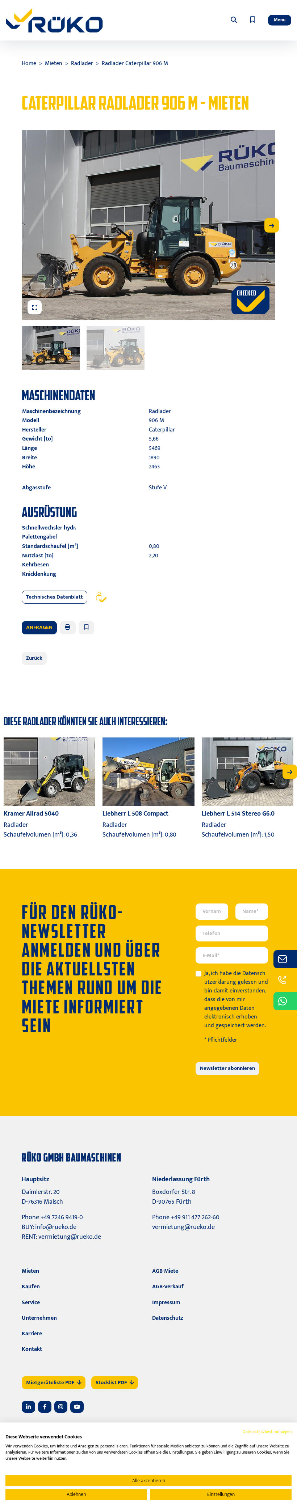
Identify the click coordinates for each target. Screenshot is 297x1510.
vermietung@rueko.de (69, 1237)
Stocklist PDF (111, 1382)
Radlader (82, 63)
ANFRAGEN (39, 627)
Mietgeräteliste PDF (50, 1382)
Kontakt (32, 1349)
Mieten (53, 63)
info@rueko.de (55, 1227)
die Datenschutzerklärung (234, 978)
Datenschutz (167, 1318)
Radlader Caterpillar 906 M (135, 63)
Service (31, 1302)
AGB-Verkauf (168, 1287)
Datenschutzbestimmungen (267, 1431)
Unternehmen (39, 1318)
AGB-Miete (165, 1271)
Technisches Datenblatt (54, 596)
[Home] (54, 20)
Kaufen (31, 1287)
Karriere (32, 1334)
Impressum (166, 1302)
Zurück (34, 658)
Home (29, 63)
